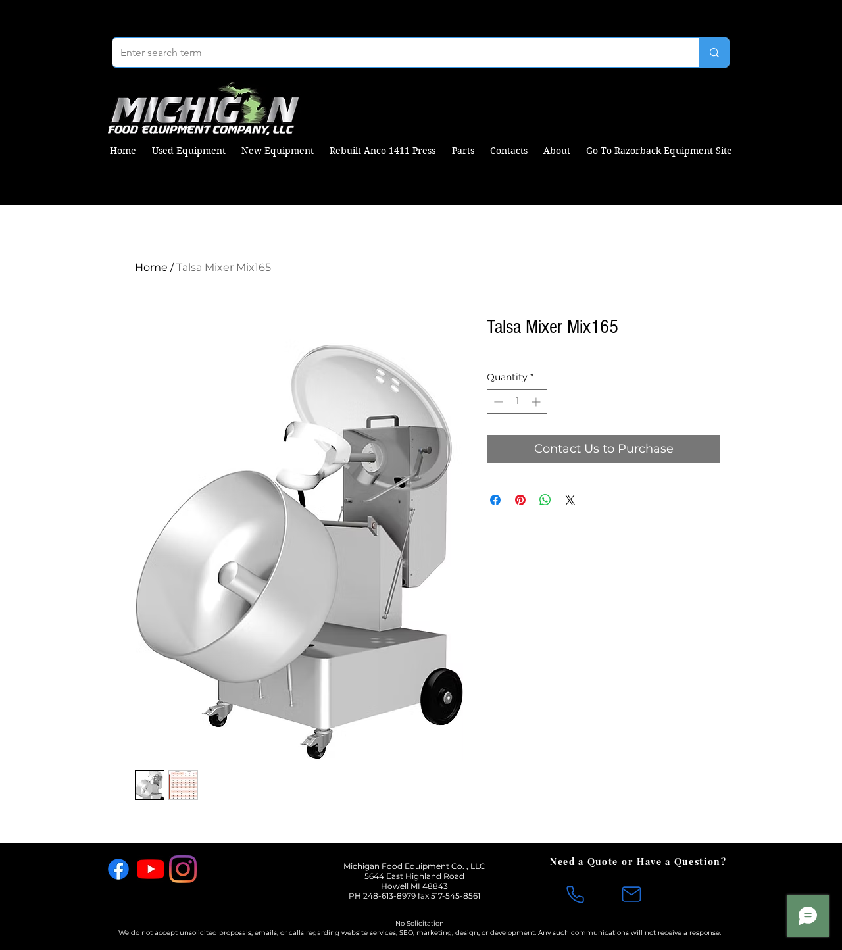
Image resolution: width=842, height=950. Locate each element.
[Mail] (631, 894)
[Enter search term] (714, 52)
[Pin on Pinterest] (520, 500)
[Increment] (537, 401)
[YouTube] (150, 869)
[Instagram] (183, 869)
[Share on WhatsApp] (545, 500)
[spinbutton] (517, 401)
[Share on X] (570, 500)
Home (151, 267)
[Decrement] (497, 401)
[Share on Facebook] (495, 500)
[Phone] (575, 894)
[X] (215, 869)
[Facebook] (118, 869)
